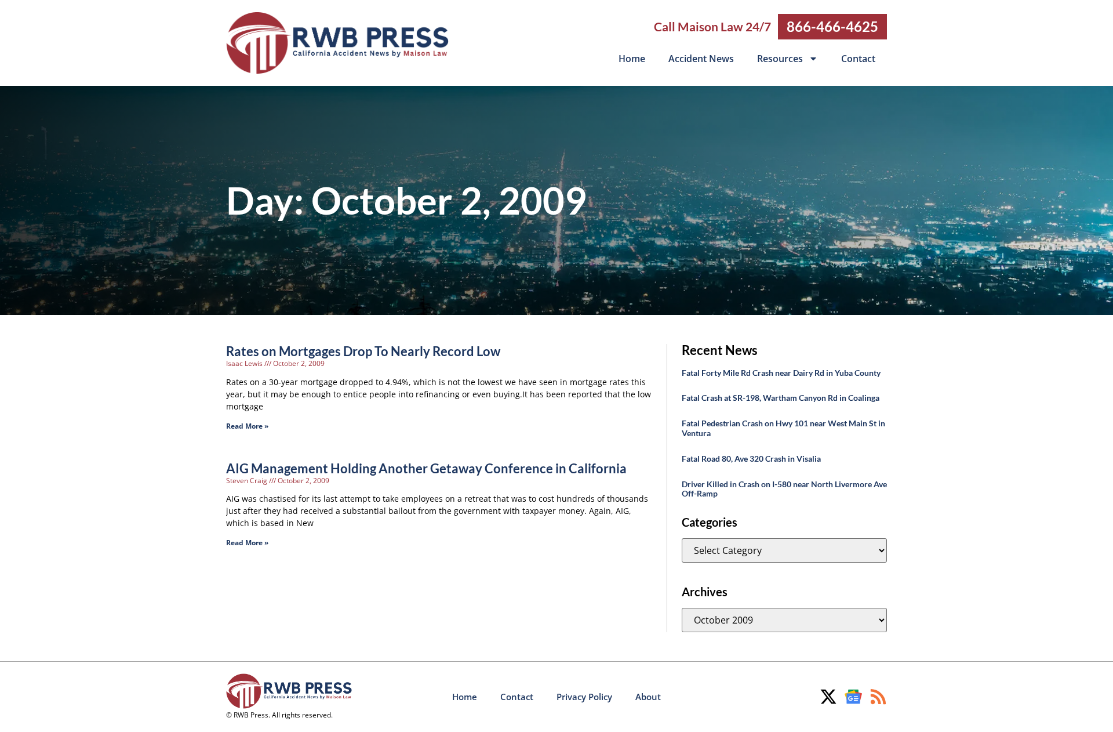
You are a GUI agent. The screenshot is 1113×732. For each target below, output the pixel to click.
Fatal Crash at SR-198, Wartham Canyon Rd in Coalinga (780, 398)
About (648, 696)
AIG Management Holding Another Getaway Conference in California (426, 468)
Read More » (247, 426)
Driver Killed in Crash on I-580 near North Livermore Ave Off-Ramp (784, 489)
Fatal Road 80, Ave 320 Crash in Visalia (751, 458)
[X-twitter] (828, 696)
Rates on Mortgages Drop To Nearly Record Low (363, 351)
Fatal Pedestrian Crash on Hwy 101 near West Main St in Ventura (783, 428)
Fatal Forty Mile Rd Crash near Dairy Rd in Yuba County (781, 373)
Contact (858, 58)
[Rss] (878, 696)
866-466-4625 (832, 26)
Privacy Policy (584, 696)
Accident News (701, 58)
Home (632, 58)
